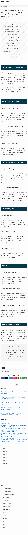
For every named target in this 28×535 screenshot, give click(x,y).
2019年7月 (5, 478)
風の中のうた (7, 371)
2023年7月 (5, 469)
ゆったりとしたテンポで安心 (13, 31)
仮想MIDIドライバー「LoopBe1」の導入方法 (11, 425)
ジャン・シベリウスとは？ (13, 39)
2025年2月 (5, 457)
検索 (17, 384)
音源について (6, 527)
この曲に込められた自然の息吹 (14, 40)
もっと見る (14, 57)
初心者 (20, 369)
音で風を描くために (9, 43)
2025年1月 (5, 460)
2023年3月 (5, 472)
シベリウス (13, 369)
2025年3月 (5, 454)
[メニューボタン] (26, 1)
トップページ (6, 500)
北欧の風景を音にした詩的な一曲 (12, 26)
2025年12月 (5, 448)
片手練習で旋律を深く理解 (13, 53)
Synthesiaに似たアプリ (8, 488)
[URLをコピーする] (25, 378)
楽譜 (23, 369)
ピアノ (17, 369)
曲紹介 (4, 16)
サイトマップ (6, 497)
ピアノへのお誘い (7, 503)
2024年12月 (5, 463)
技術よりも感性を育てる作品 (13, 34)
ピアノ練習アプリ (7, 506)
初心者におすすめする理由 (11, 29)
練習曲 (3, 371)
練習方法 (5, 518)
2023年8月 (5, 466)
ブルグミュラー (4, 422)
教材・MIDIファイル (7, 509)
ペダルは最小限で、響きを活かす (14, 54)
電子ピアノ (5, 524)
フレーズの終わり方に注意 (13, 47)
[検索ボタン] (23, 1)
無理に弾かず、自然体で (12, 48)
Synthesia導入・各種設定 (8, 494)
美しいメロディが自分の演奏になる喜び (16, 32)
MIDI (3, 369)
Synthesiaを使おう (7, 491)
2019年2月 (5, 481)
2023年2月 (5, 475)
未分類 (4, 515)
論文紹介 (5, 521)
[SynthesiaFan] (5, 1)
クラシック (7, 369)
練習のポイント (8, 51)
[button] (3, 378)
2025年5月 (5, 451)
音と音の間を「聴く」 (12, 45)
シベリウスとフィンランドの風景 (12, 37)
